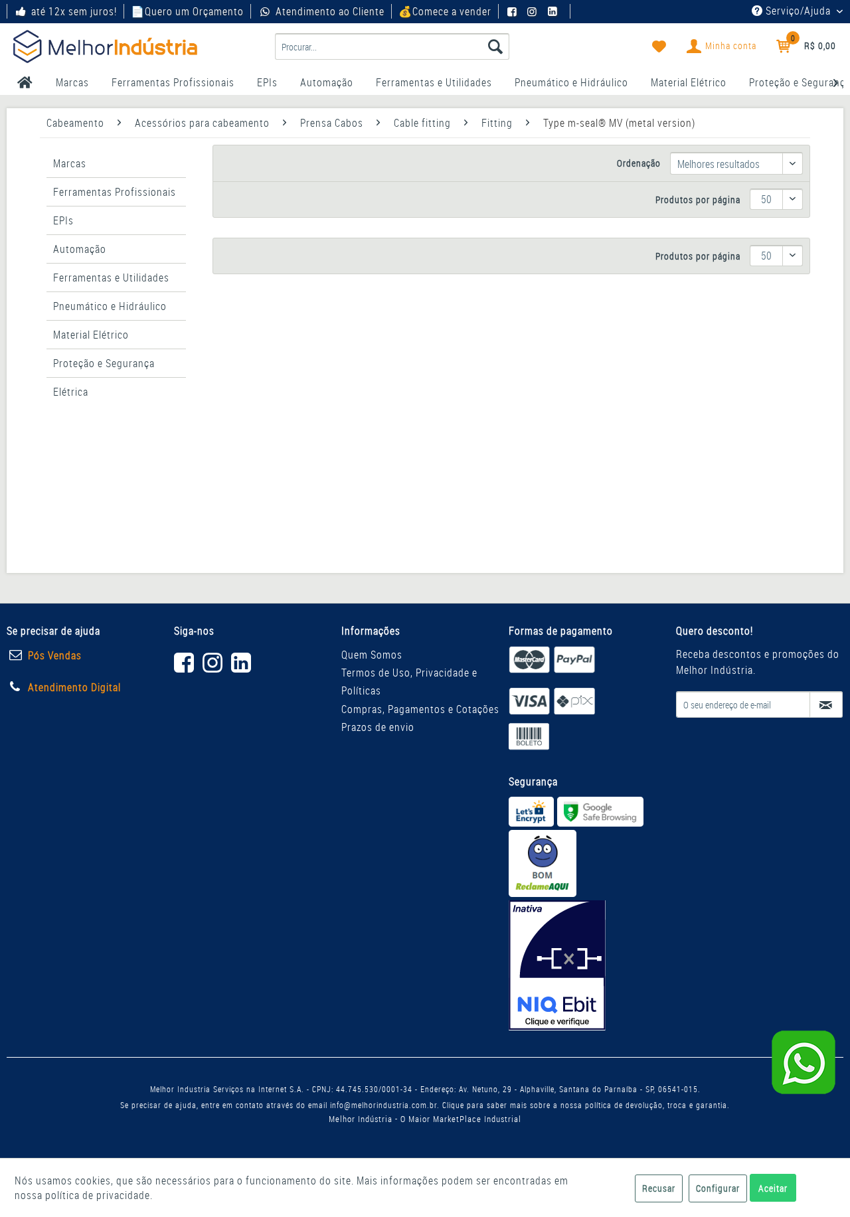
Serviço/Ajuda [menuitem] (798, 10)
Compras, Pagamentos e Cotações (420, 709)
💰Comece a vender (444, 11)
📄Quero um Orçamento (187, 11)
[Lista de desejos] (659, 46)
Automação (79, 249)
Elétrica (70, 391)
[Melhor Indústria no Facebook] (514, 11)
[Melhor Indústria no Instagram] (534, 11)
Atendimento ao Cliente (330, 11)
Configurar (718, 1188)
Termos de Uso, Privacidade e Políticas (409, 681)
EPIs (63, 220)
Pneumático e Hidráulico (110, 306)
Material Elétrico (91, 334)
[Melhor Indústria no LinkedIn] (554, 11)
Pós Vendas (55, 655)
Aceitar (773, 1188)
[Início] (24, 82)
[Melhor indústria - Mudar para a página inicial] (105, 46)
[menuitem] (392, 46)
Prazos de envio (377, 727)
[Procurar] (495, 46)
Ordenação (639, 163)
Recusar (658, 1188)
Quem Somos (371, 654)
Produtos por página (697, 199)
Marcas (69, 163)
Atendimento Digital (74, 687)
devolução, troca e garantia (676, 1104)
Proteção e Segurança (104, 363)
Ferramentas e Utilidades (111, 277)
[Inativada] (557, 965)
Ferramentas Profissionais (114, 192)
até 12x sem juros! (74, 11)
